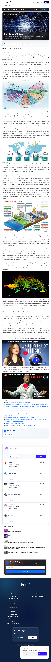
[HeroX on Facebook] (22, 645)
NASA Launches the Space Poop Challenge (18, 536)
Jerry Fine (10, 515)
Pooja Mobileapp (12, 473)
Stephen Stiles (11, 504)
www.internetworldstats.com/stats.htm (15, 423)
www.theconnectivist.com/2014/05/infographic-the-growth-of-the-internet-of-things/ (26, 404)
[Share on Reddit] (26, 44)
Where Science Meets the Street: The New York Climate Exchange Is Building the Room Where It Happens (26, 548)
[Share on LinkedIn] (23, 44)
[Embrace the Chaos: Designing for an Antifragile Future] (6, 541)
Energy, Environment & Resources (15, 545)
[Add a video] (13, 456)
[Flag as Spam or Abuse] (46, 463)
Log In (46, 2)
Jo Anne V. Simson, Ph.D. (14, 494)
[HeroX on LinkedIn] (29, 645)
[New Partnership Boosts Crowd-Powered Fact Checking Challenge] (6, 552)
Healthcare (10, 530)
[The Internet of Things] (26, 26)
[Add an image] (10, 456)
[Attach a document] (16, 456)
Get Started (39, 2)
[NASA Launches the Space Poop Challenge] (6, 536)
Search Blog (7, 5)
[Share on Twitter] (21, 44)
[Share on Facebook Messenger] (18, 44)
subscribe (43, 654)
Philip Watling (11, 483)
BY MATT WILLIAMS (8, 48)
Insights (21, 9)
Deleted (10, 462)
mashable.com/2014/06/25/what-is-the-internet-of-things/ (20, 425)
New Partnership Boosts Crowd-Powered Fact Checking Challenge (23, 552)
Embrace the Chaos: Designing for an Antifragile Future (20, 542)
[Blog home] (4, 9)
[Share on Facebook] (15, 44)
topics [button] (43, 9)
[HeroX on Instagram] (18, 645)
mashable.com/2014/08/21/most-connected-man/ (18, 402)
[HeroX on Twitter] (25, 645)
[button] (3, 2)
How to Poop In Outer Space (14, 531)
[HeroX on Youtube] (32, 645)
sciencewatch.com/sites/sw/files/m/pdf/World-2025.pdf (19, 417)
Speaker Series (12, 9)
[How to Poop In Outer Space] (6, 530)
